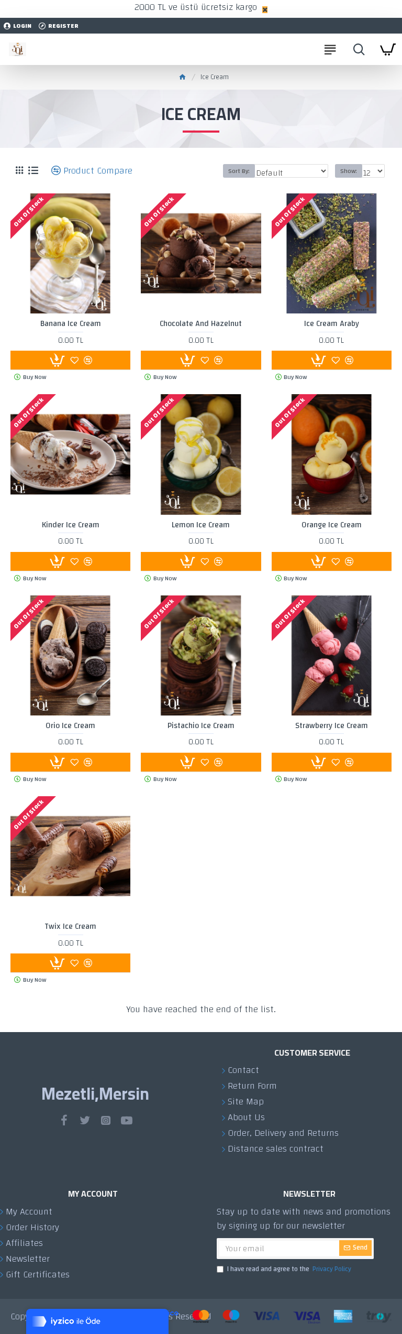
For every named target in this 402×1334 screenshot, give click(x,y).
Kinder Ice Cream (70, 525)
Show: (348, 171)
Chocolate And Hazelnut (201, 324)
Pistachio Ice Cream (201, 726)
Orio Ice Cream (70, 726)
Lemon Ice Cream (201, 525)
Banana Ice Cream (70, 324)
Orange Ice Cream (332, 525)
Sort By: (239, 171)
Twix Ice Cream (70, 926)
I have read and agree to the (289, 1269)
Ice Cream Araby (331, 324)
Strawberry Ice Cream (331, 726)
